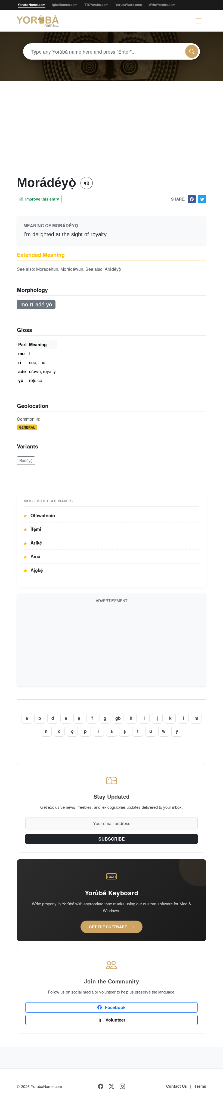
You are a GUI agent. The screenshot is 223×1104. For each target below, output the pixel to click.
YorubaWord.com (128, 4)
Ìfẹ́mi (35, 529)
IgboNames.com (65, 4)
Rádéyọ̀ (26, 460)
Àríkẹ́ (35, 542)
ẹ (79, 718)
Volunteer (114, 1020)
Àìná (34, 556)
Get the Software (108, 926)
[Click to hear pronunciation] (86, 183)
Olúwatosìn (42, 515)
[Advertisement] (111, 135)
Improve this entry (41, 199)
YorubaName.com (31, 4)
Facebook (115, 1007)
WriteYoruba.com (162, 4)
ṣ (124, 731)
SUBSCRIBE (111, 839)
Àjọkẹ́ (36, 570)
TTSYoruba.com (96, 4)
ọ (72, 731)
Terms (200, 1086)
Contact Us (176, 1086)
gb (118, 718)
